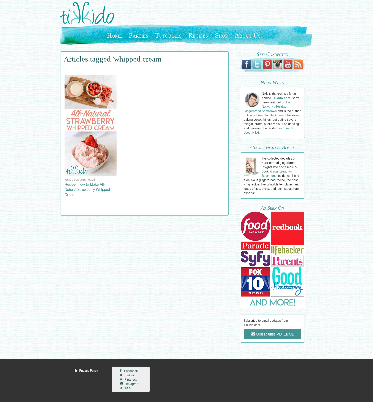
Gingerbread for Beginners (265, 115)
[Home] (88, 13)
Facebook (130, 371)
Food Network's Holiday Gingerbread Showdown (269, 106)
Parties (138, 35)
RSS (127, 388)
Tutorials (168, 35)
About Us (248, 35)
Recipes (198, 35)
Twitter (129, 375)
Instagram (132, 383)
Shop (221, 35)
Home (114, 35)
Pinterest (130, 379)
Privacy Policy (88, 370)
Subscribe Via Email (274, 334)
